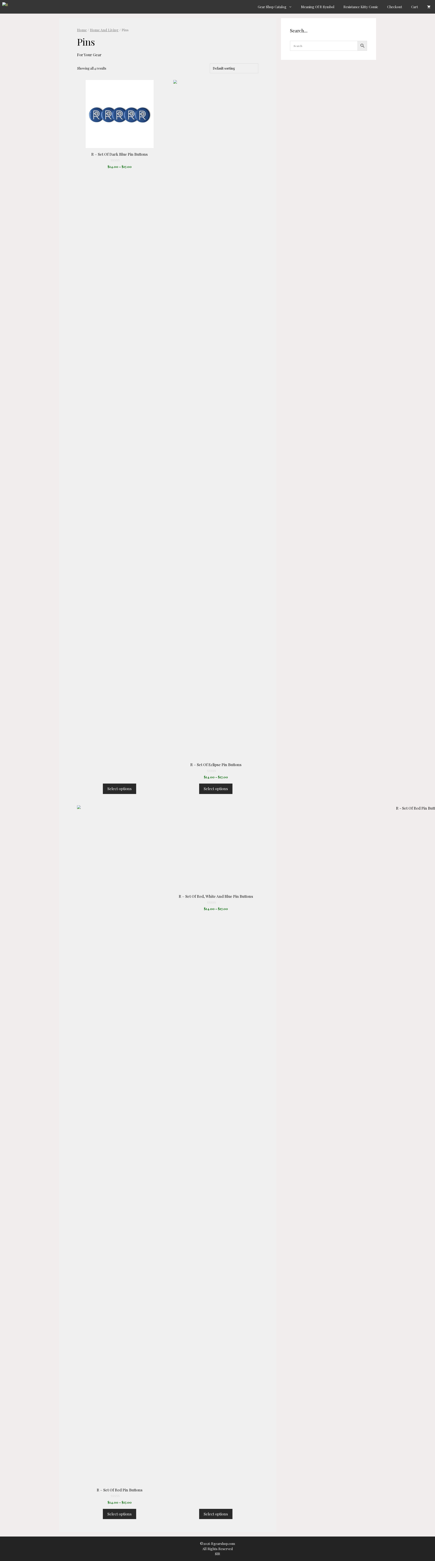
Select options (119, 788)
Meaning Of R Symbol (317, 7)
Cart (414, 7)
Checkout (394, 7)
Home (82, 29)
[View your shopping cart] (429, 7)
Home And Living (104, 29)
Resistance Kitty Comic (360, 7)
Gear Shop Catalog (272, 7)
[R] (6, 7)
